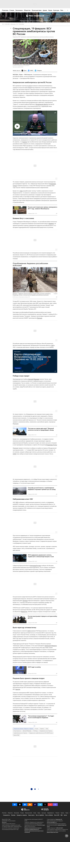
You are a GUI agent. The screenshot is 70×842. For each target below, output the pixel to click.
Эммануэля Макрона (51, 645)
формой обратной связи (52, 832)
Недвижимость (50, 812)
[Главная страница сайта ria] (35, 15)
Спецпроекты (6, 815)
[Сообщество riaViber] (55, 804)
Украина (24, 142)
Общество (10, 812)
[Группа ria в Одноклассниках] (29, 804)
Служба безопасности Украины (20, 733)
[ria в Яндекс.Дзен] (19, 804)
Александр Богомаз (35, 565)
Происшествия (28, 812)
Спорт (34, 812)
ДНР (52, 345)
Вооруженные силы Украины (46, 730)
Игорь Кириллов (17, 730)
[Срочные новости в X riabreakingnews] (50, 804)
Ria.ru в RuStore (49, 815)
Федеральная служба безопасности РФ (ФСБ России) (41, 733)
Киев (21, 191)
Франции (39, 318)
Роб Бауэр (35, 730)
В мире (22, 812)
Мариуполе (24, 611)
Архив (65, 815)
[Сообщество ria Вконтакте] (24, 804)
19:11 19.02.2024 (6, 24)
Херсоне (17, 689)
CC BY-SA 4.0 (15, 65)
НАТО (29, 631)
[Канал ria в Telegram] (40, 804)
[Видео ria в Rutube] (35, 804)
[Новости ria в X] (45, 804)
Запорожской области (42, 104)
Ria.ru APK (56, 815)
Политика (4, 812)
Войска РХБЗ (16, 735)
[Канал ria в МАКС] (14, 804)
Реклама (13, 815)
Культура (44, 812)
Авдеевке (51, 223)
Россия (36, 728)
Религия (57, 812)
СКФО (14, 454)
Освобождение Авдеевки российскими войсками (30, 264)
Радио (66, 812)
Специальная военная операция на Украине (23, 728)
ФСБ (17, 502)
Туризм (62, 812)
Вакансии (4, 822)
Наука (39, 812)
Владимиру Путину (51, 445)
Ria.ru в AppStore (40, 815)
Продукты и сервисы (22, 815)
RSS (61, 815)
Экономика (16, 812)
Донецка (25, 600)
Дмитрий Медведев (33, 379)
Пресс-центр (31, 815)
